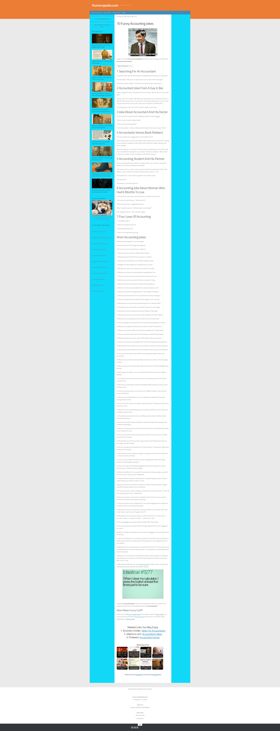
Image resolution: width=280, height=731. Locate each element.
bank (133, 137)
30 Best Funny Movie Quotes (99, 243)
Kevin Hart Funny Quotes (98, 291)
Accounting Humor (150, 637)
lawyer (152, 532)
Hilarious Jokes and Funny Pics (127, 16)
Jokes (123, 12)
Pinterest (155, 675)
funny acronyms (140, 616)
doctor (158, 116)
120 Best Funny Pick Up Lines (99, 267)
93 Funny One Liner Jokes (98, 231)
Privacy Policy (140, 718)
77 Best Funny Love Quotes (99, 255)
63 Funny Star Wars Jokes (98, 249)
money (164, 526)
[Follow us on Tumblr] (135, 728)
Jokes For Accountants (153, 630)
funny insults (160, 614)
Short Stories (107, 12)
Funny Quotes (116, 12)
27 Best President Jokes (98, 279)
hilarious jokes (130, 619)
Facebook (139, 675)
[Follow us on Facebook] (137, 728)
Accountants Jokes (152, 634)
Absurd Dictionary (97, 12)
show (130, 66)
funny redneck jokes (134, 614)
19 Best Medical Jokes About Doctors (101, 237)
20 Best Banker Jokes (97, 285)
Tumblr (145, 699)
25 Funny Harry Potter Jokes (99, 273)
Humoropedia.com (105, 5)
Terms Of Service (140, 715)
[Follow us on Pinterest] (132, 728)
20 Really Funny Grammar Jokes (100, 261)
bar (124, 92)
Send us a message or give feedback (139, 707)
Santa (127, 522)
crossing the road (143, 564)
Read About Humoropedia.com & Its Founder (140, 689)
